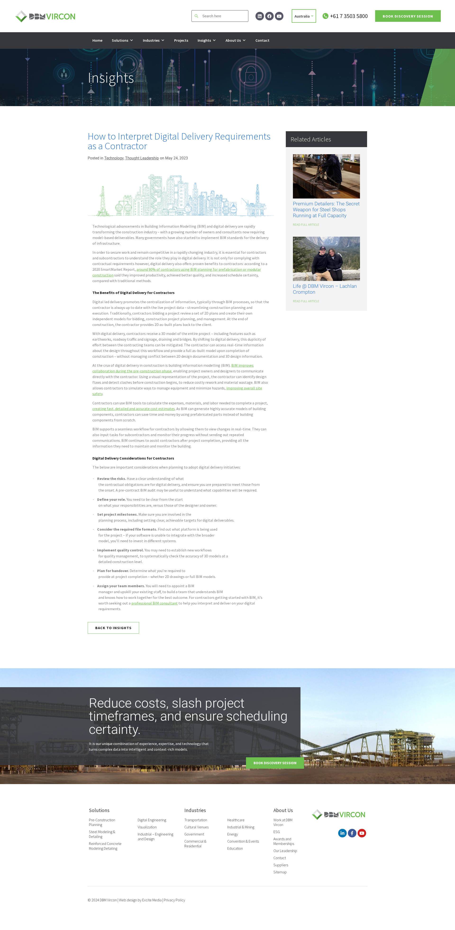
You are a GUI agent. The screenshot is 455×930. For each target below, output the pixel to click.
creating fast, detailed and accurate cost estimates (133, 408)
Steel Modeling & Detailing (102, 834)
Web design (128, 900)
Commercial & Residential (195, 843)
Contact (262, 40)
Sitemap (280, 872)
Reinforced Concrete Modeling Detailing (105, 846)
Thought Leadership (142, 158)
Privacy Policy (174, 900)
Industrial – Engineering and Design (155, 836)
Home (97, 40)
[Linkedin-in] (342, 833)
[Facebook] (269, 16)
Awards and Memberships (283, 841)
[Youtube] (279, 16)
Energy (232, 834)
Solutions (120, 40)
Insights (204, 40)
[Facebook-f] (352, 833)
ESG (276, 831)
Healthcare (236, 819)
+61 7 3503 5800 (349, 16)
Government (194, 834)
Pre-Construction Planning (102, 822)
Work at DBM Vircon (282, 822)
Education (235, 848)
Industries (151, 40)
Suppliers (280, 864)
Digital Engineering (152, 819)
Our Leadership (285, 850)
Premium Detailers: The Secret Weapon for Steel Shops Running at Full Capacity (326, 209)
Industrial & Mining (240, 827)
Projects (181, 40)
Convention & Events (243, 841)
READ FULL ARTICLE (306, 224)
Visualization (147, 827)
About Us (233, 40)
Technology (113, 158)
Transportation (195, 819)
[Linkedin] (259, 16)
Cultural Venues (196, 827)
